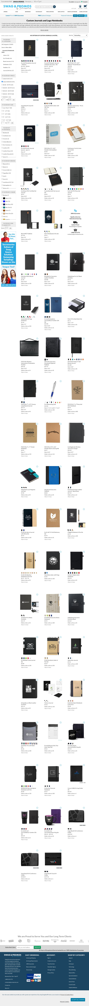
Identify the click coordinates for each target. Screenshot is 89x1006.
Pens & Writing (50, 11)
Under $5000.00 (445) (9, 81)
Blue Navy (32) (9, 204)
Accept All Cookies (78, 999)
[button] (6, 1)
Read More (44, 30)
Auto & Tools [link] (72, 981)
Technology (39, 11)
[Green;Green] (24, 317)
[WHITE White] (47, 189)
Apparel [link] (70, 958)
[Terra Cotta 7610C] (71, 359)
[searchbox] (45, 6)
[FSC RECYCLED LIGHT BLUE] (71, 189)
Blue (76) (7, 201)
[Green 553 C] (24, 61)
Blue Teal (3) (8, 207)
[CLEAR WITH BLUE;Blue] (49, 402)
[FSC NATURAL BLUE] (47, 231)
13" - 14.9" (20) (7, 120)
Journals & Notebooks (53, 35)
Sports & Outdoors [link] (73, 975)
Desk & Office (61, 11)
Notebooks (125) (7, 64)
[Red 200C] (55, 402)
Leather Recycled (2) (8, 154)
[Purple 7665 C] (26, 61)
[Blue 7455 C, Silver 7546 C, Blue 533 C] (55, 61)
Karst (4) (5, 179)
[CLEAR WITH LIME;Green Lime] (53, 402)
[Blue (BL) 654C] (79, 359)
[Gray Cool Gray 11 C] (28, 146)
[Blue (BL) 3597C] (75, 61)
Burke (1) (5, 167)
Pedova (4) (6, 188)
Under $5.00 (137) (8, 78)
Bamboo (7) (6, 195)
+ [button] (2, 41)
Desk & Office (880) (7, 47)
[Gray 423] (49, 189)
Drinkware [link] (71, 964)
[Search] (54, 6)
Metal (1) (5, 157)
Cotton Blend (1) (7, 142)
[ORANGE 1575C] (60, 402)
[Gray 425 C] (30, 61)
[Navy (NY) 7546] (24, 402)
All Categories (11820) (7, 44)
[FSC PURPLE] (32, 274)
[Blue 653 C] (28, 61)
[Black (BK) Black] (73, 61)
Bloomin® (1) (6, 164)
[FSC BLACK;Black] (45, 103)
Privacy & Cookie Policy (66, 994)
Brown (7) (7, 210)
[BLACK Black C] (47, 402)
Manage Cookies (64, 1001)
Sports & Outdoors (72, 11)
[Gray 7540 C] (32, 61)
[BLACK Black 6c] (45, 274)
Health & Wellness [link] (73, 987)
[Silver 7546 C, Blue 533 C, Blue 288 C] (60, 61)
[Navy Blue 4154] (51, 189)
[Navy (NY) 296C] (68, 61)
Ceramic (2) (6, 138)
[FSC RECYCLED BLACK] (68, 189)
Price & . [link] (15, 15)
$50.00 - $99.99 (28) (8, 94)
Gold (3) (7, 219)
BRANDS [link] (81, 15)
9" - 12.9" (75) (6, 117)
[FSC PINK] (30, 274)
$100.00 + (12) (7, 97)
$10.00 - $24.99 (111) (9, 88)
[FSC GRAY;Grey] (49, 103)
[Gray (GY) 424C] (71, 61)
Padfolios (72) (6, 67)
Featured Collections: (74, 16)
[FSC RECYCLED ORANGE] (81, 189)
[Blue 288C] (51, 402)
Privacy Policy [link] (51, 972)
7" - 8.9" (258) (6, 114)
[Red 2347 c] (26, 146)
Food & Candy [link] (72, 984)
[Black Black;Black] (68, 103)
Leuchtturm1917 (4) (8, 182)
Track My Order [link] (51, 964)
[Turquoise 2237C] (73, 359)
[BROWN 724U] (47, 274)
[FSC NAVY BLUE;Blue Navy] (51, 103)
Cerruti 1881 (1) (7, 170)
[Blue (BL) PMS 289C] (47, 359)
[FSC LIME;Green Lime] (26, 274)
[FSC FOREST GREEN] (26, 189)
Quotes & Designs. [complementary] (44, 15)
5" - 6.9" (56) (6, 111)
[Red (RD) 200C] (75, 359)
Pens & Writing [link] (72, 969)
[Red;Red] (30, 317)
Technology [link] (71, 967)
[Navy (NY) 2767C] (77, 359)
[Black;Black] (22, 61)
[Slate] (34, 317)
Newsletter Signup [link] (52, 967)
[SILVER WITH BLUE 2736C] (45, 402)
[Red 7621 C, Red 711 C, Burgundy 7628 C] (58, 61)
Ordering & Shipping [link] (31, 958)
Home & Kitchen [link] (72, 978)
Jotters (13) (6, 55)
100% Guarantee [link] (30, 964)
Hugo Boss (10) (7, 173)
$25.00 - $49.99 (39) (8, 91)
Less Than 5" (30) (7, 108)
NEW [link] (75, 15)
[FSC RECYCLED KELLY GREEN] (77, 189)
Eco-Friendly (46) (7, 58)
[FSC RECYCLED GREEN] (79, 189)
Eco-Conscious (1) (7, 145)
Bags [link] (70, 961)
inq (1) (4, 176)
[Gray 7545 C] (49, 61)
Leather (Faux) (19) (8, 151)
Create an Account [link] (52, 961)
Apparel (5, 11)
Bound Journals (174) (8, 61)
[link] (12, 957)
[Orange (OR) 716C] (83, 359)
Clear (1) (5, 216)
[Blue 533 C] (24, 146)
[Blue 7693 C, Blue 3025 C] (45, 317)
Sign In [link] (49, 958)
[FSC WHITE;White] (30, 189)
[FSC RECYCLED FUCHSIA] (75, 189)
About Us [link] (7, 988)
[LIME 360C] (58, 402)
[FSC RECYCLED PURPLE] (83, 189)
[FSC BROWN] (47, 103)
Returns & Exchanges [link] (31, 967)
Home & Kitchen (83, 11)
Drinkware (28, 11)
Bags (16, 11)
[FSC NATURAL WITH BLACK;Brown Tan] (45, 231)
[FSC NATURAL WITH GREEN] (49, 231)
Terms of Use (29, 969)
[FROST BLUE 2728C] (71, 103)
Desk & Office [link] (72, 972)
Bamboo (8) (6, 132)
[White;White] (32, 317)
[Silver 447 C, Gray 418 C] (53, 61)
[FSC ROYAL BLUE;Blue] (28, 189)
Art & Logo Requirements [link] (32, 961)
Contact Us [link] (7, 985)
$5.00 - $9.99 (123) (8, 84)
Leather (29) (6, 148)
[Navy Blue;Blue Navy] (28, 317)
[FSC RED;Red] (34, 274)
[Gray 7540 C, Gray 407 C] (49, 317)
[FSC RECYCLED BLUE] (73, 189)
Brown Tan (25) (9, 213)
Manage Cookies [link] (51, 969)
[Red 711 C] (47, 61)
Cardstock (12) (7, 135)
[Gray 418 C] (51, 61)
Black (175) (8, 198)
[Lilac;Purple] (26, 317)
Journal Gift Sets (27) (8, 70)
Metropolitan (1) (7, 185)
